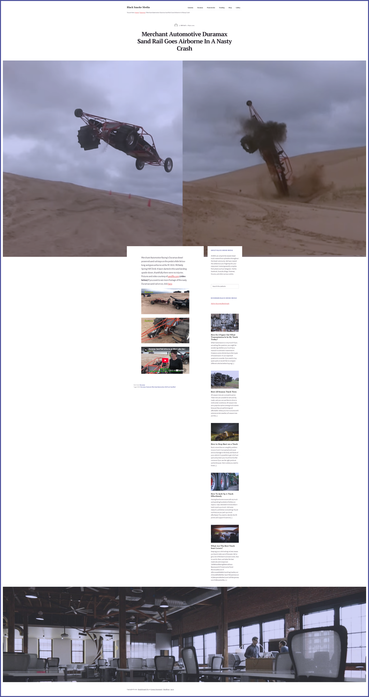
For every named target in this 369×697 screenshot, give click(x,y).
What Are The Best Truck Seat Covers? (223, 547)
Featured (148, 387)
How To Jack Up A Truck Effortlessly (222, 495)
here (170, 284)
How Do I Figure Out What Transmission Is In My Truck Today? (224, 337)
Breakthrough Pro (143, 689)
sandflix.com (173, 276)
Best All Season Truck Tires (224, 391)
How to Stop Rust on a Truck (224, 444)
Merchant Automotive (158, 387)
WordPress (166, 689)
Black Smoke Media (138, 7)
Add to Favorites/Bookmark (220, 304)
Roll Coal (167, 387)
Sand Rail (172, 387)
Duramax (142, 385)
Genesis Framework (156, 689)
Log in (172, 689)
